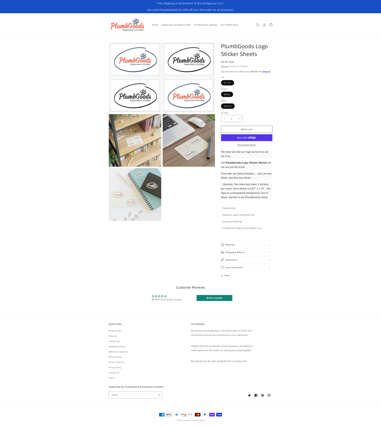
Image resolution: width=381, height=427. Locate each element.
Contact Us (114, 372)
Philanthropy (115, 330)
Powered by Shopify (198, 420)
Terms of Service (116, 362)
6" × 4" (227, 82)
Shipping (225, 66)
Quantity (224, 112)
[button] (257, 25)
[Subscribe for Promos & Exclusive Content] (159, 395)
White (227, 94)
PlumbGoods (186, 420)
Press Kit (113, 336)
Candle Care (114, 341)
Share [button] (227, 275)
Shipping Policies (117, 346)
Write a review (214, 297)
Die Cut (228, 106)
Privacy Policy (115, 367)
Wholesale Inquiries (118, 351)
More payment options (247, 145)
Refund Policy (115, 357)
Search (112, 378)
